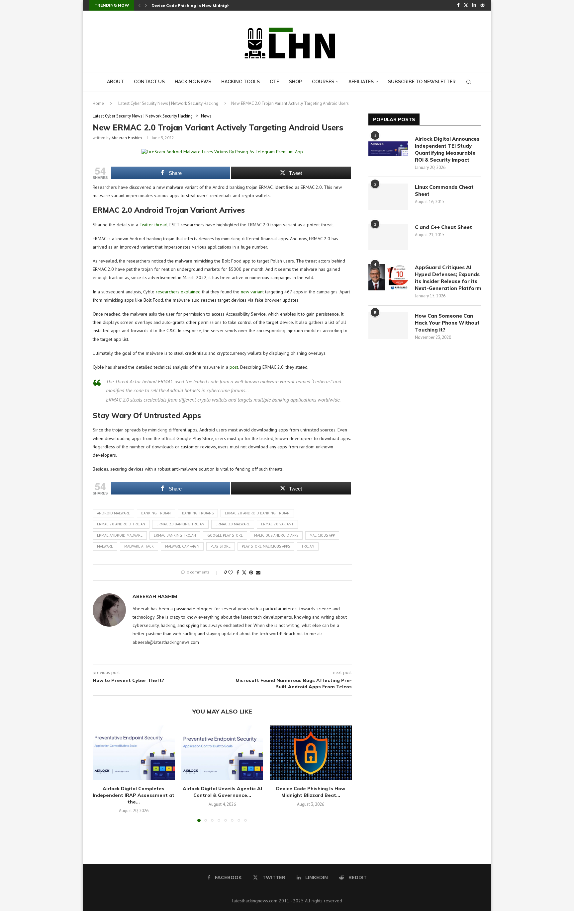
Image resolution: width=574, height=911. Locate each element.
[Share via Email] (258, 572)
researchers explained (178, 292)
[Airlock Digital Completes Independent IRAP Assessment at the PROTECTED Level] (134, 752)
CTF (274, 81)
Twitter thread (153, 225)
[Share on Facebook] (238, 572)
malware (105, 546)
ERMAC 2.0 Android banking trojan (257, 513)
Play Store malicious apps (266, 546)
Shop (295, 81)
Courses (323, 81)
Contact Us (149, 81)
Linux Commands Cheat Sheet (444, 190)
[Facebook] (458, 5)
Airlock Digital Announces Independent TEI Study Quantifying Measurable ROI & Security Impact (447, 149)
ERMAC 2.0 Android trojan (121, 524)
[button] (139, 5)
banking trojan (156, 513)
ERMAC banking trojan (175, 535)
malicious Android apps (276, 535)
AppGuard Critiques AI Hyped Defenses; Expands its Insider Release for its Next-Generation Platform (448, 277)
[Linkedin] (474, 5)
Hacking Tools (240, 81)
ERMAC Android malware (120, 535)
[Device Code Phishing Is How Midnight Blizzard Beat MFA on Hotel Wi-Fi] (311, 752)
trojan (307, 546)
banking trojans (198, 513)
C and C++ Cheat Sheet (443, 227)
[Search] (468, 82)
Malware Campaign (182, 546)
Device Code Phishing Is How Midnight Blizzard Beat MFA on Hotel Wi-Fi (226, 5)
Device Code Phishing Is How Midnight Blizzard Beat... (310, 792)
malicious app (322, 535)
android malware (113, 513)
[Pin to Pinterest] (251, 572)
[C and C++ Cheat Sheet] (388, 237)
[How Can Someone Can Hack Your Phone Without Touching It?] (388, 325)
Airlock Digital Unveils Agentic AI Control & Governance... (222, 792)
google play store (225, 535)
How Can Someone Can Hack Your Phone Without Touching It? (447, 323)
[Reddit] (482, 5)
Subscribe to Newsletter (421, 81)
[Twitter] (466, 5)
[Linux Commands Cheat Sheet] (388, 197)
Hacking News (193, 81)
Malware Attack (139, 546)
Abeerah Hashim (127, 137)
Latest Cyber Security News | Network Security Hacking (168, 103)
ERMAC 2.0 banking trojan (180, 524)
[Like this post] (230, 572)
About (115, 81)
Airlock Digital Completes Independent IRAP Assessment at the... (133, 795)
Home (98, 103)
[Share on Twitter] (244, 572)
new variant (252, 292)
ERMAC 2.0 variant (277, 524)
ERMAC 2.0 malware (233, 524)
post (234, 367)
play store (221, 546)
